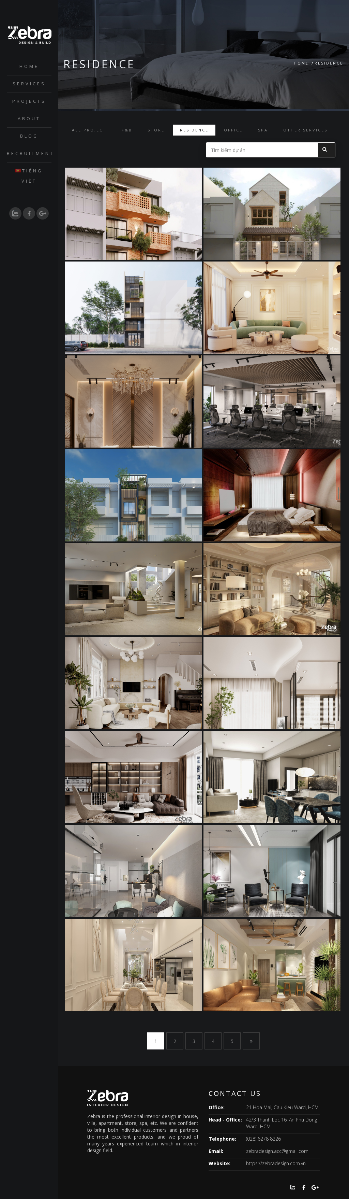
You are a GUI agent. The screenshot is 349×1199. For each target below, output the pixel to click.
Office (233, 129)
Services (29, 84)
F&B (127, 129)
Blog (29, 136)
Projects (29, 101)
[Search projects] (326, 150)
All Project (89, 129)
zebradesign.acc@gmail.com (277, 1151)
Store (156, 129)
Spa (263, 129)
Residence (194, 129)
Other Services (305, 129)
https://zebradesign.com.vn (276, 1163)
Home (29, 66)
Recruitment (29, 153)
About (29, 119)
